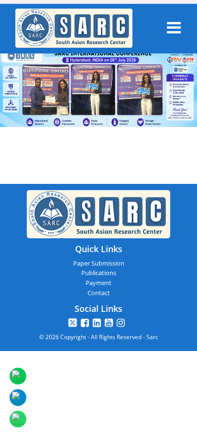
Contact (99, 292)
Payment (98, 282)
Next (181, 76)
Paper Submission (98, 263)
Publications (98, 272)
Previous (16, 98)
